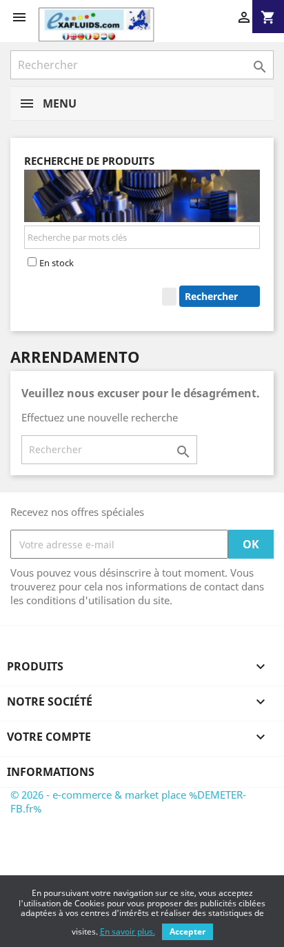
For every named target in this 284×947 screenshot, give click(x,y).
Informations (50, 771)
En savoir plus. (127, 931)
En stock (56, 263)
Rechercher (213, 296)
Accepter (187, 931)
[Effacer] (169, 297)
